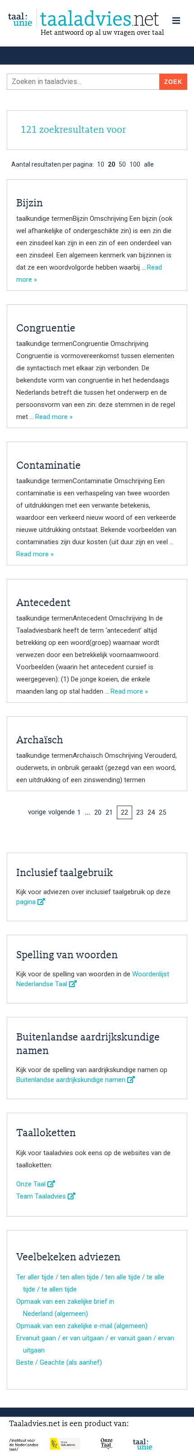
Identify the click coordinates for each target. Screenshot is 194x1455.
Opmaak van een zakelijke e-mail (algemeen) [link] (82, 1326)
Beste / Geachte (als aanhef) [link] (59, 1362)
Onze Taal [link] (31, 1184)
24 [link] (151, 812)
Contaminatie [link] (48, 466)
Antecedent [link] (43, 603)
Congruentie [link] (45, 328)
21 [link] (109, 812)
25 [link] (162, 812)
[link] (97, 18)
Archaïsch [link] (39, 740)
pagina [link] (26, 902)
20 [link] (98, 812)
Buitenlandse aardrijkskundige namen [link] (71, 1080)
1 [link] (79, 812)
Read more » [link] (54, 417)
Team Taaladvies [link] (42, 1196)
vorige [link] (37, 812)
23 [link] (139, 812)
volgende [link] (61, 812)
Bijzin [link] (29, 203)
